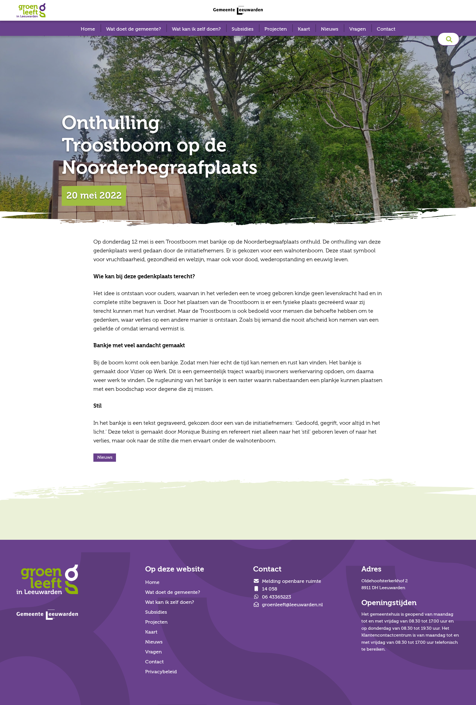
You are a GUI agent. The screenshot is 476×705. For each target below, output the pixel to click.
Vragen (357, 29)
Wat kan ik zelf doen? (196, 29)
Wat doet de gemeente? (133, 29)
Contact (386, 29)
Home (88, 29)
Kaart (304, 29)
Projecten (275, 29)
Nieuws (329, 29)
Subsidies (242, 29)
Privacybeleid (161, 672)
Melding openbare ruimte (291, 581)
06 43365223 (276, 597)
